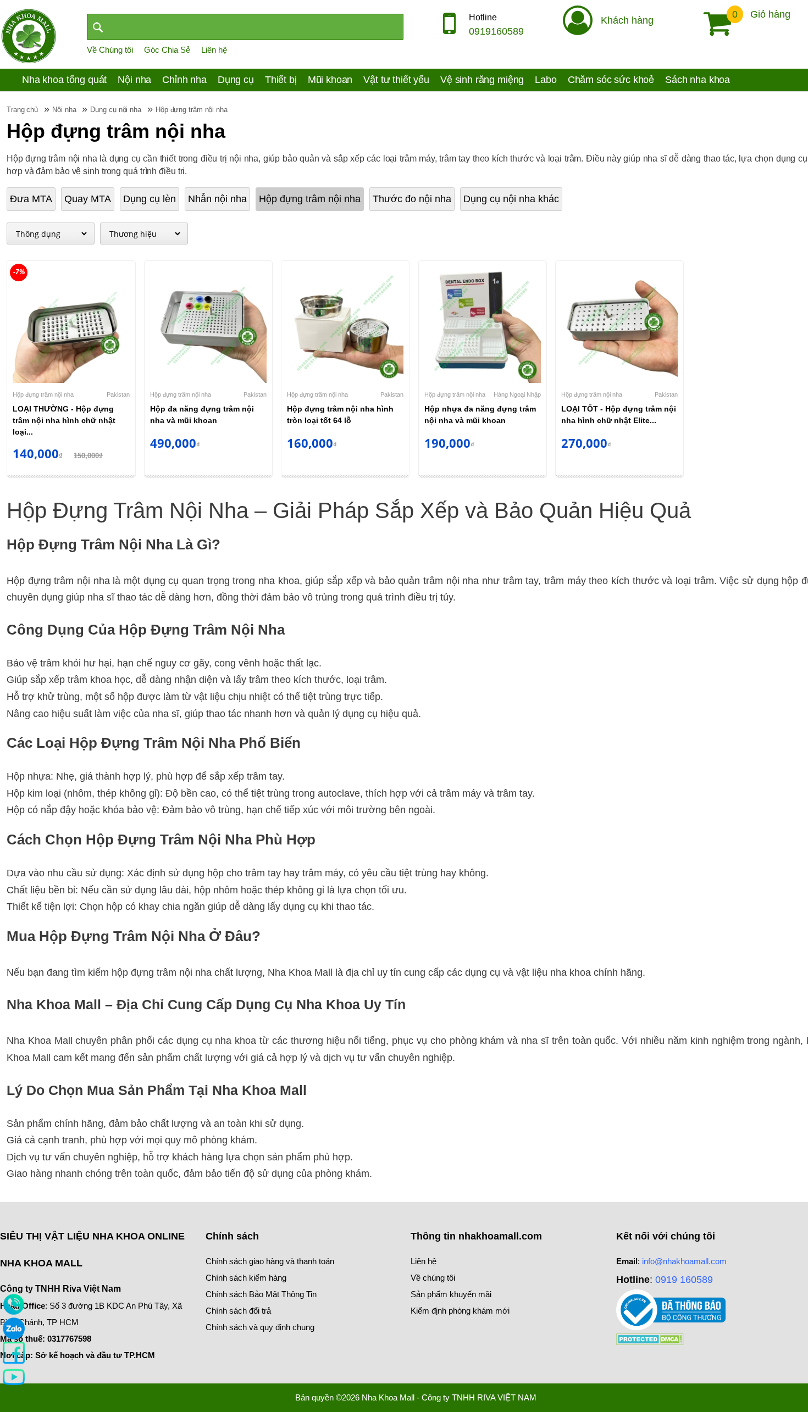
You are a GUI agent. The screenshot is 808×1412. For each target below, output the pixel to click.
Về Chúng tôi (110, 49)
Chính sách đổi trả (238, 1310)
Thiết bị (281, 79)
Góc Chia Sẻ (167, 49)
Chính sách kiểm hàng (246, 1277)
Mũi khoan (330, 79)
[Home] (28, 35)
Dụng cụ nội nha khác (511, 198)
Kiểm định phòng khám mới (460, 1310)
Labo (545, 79)
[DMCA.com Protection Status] (650, 1338)
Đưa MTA (31, 198)
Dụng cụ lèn (149, 198)
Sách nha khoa (697, 79)
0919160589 (496, 31)
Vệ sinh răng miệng (482, 79)
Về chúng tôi (433, 1277)
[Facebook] (14, 1352)
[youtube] (14, 1376)
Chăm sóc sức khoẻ (611, 79)
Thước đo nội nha (412, 198)
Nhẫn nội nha (217, 198)
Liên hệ (214, 49)
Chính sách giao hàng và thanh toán (270, 1261)
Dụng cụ (236, 79)
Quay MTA (87, 198)
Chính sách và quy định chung (260, 1327)
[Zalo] (14, 1327)
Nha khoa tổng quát (64, 79)
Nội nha (134, 79)
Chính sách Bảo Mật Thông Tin (261, 1294)
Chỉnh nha (184, 79)
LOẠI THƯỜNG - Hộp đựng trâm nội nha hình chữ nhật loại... (64, 420)
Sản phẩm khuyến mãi (451, 1294)
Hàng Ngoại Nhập (517, 394)
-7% (19, 271)
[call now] (14, 1303)
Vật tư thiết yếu (396, 79)
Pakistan (118, 394)
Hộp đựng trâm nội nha (310, 198)
